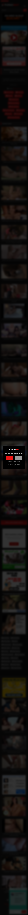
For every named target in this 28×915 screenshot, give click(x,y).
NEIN (18, 457)
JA (9, 457)
